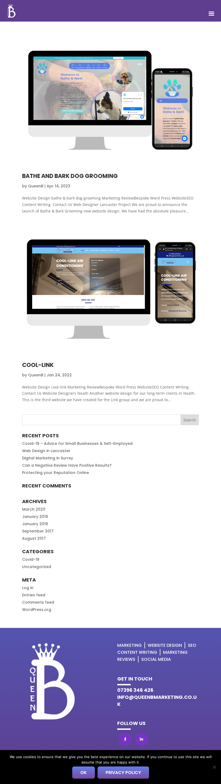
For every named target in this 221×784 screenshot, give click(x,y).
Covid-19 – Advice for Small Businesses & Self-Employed (77, 443)
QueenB (35, 186)
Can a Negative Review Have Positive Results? (67, 465)
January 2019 (35, 516)
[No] (214, 767)
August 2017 (34, 538)
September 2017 (38, 531)
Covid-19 (30, 559)
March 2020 (33, 509)
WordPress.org (36, 609)
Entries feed (33, 595)
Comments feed (38, 602)
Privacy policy (123, 772)
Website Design (165, 645)
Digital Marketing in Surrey (47, 458)
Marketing (129, 645)
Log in (27, 587)
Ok (83, 772)
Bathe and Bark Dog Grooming (70, 176)
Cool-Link (38, 365)
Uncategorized (36, 566)
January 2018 (35, 524)
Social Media (156, 659)
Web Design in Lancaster (46, 450)
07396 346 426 (135, 690)
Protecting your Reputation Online (55, 472)
